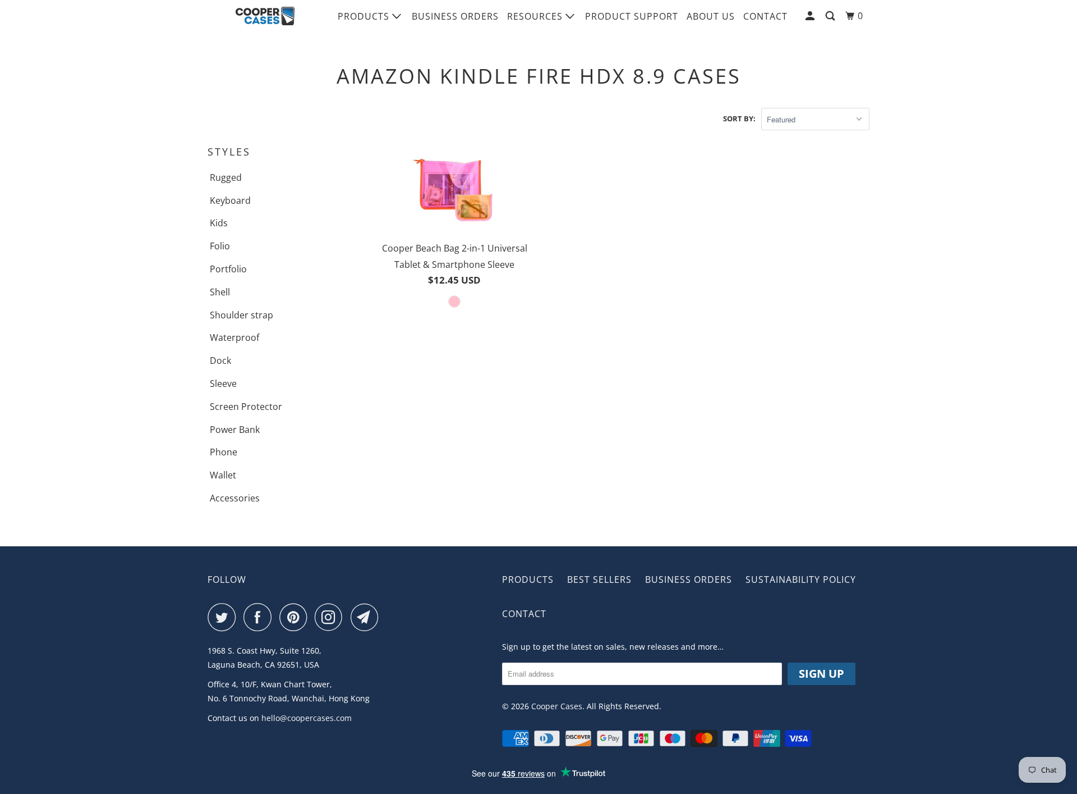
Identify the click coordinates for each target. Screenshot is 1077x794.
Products (365, 16)
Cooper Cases (556, 706)
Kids (219, 223)
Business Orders (455, 16)
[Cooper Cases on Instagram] (331, 617)
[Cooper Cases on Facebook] (260, 617)
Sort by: (739, 118)
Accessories (235, 498)
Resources (536, 16)
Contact (765, 16)
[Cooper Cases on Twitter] (224, 617)
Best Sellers (599, 579)
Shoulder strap (241, 315)
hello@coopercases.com (306, 718)
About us (711, 16)
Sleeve (223, 383)
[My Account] (811, 16)
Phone (223, 452)
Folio (220, 246)
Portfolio (228, 269)
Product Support (631, 16)
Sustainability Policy (800, 579)
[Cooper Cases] (265, 16)
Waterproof (234, 337)
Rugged (226, 177)
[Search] (831, 16)
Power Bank (235, 429)
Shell (220, 292)
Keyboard (230, 200)
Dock (220, 360)
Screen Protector (246, 406)
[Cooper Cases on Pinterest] (295, 617)
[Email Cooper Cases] (367, 617)
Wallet (223, 475)
